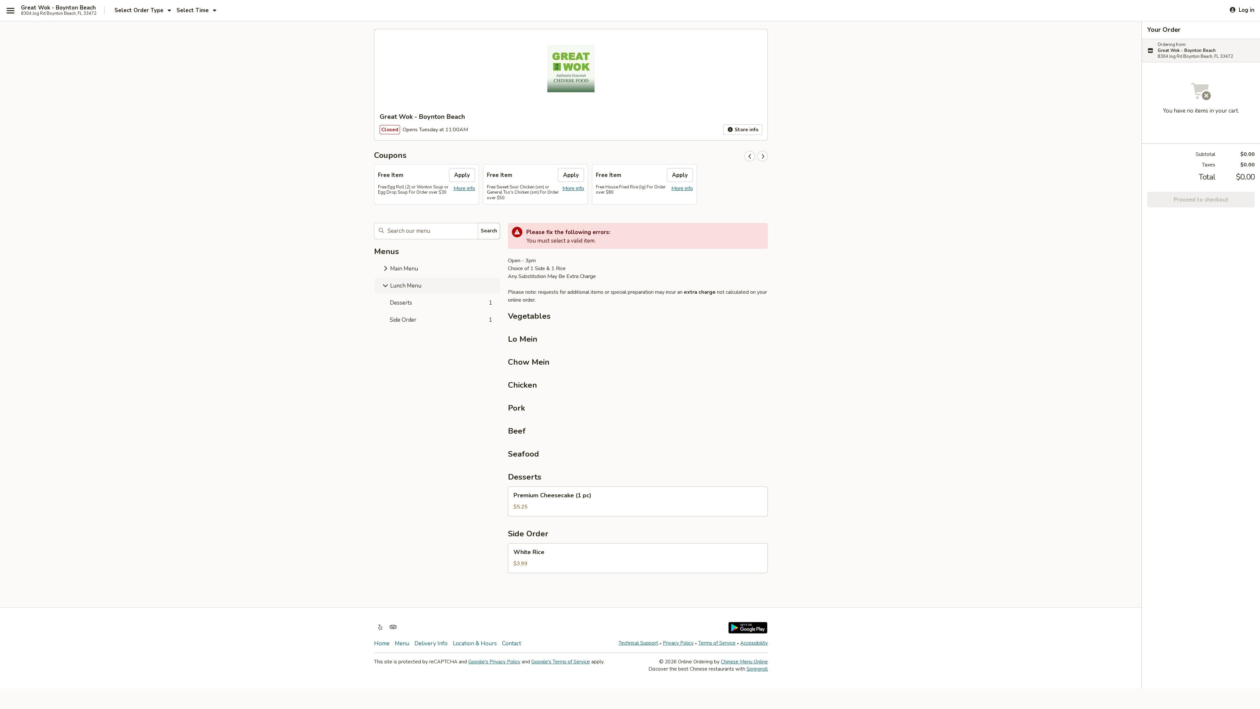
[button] (637, 501)
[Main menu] (10, 10)
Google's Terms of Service (560, 661)
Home (381, 643)
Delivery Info (431, 643)
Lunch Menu (405, 286)
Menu (402, 643)
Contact (511, 643)
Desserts (441, 303)
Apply (462, 175)
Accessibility (754, 643)
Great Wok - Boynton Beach (58, 8)
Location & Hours (475, 643)
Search (489, 230)
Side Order (441, 320)
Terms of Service (717, 643)
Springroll (757, 669)
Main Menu (403, 268)
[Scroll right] (762, 156)
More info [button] (464, 188)
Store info (745, 129)
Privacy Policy (678, 643)
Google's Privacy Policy (494, 661)
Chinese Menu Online (744, 661)
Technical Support (638, 643)
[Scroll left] (750, 156)
